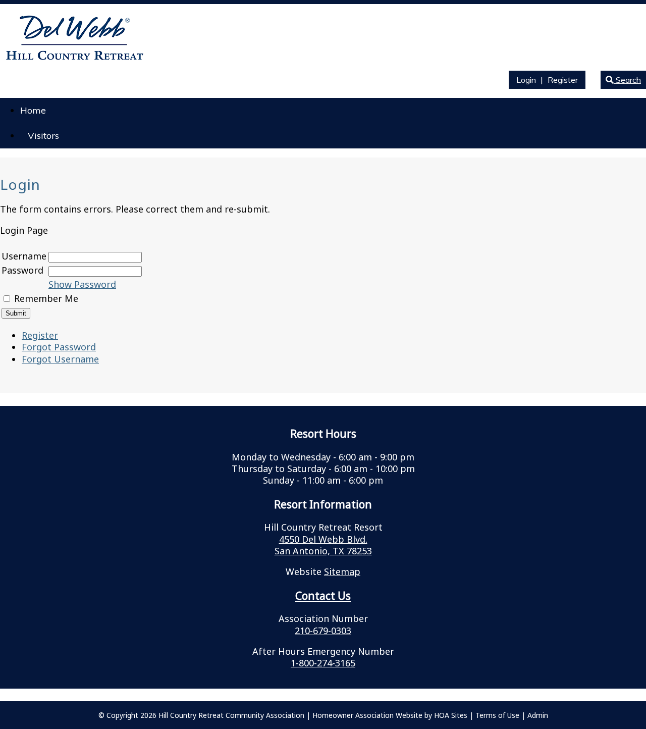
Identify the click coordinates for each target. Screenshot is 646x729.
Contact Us (323, 595)
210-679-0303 (323, 630)
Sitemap (342, 571)
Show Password (82, 284)
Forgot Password (59, 347)
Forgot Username (60, 359)
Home (33, 110)
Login (526, 80)
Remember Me (46, 298)
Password (22, 270)
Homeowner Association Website (367, 715)
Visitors (43, 135)
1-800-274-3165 (323, 663)
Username (24, 256)
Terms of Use (497, 715)
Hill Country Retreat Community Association (231, 715)
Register (563, 80)
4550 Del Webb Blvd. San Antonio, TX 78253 (323, 545)
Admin (537, 715)
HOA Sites (450, 715)
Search (627, 80)
